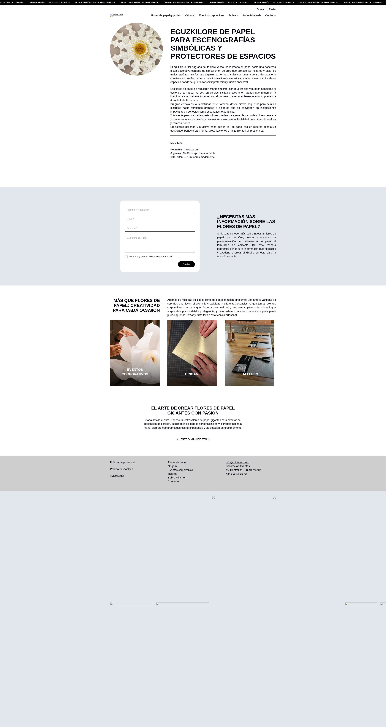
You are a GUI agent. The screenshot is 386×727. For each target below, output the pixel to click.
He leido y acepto (150, 256)
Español (260, 9)
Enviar (186, 264)
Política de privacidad (160, 256)
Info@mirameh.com (237, 462)
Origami (192, 374)
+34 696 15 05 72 (236, 473)
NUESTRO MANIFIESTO (192, 439)
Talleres (249, 374)
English (272, 9)
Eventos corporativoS (135, 372)
